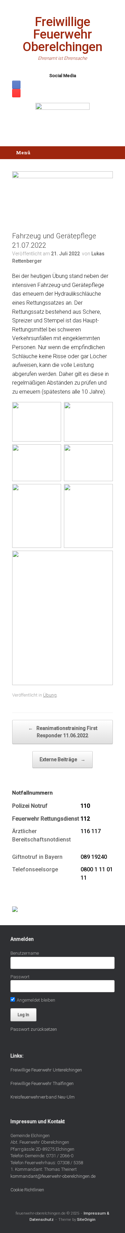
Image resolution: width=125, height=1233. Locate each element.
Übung (50, 695)
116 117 (91, 831)
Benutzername (24, 953)
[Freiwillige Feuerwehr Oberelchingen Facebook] (16, 85)
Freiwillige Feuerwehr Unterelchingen (46, 1069)
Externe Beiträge (62, 759)
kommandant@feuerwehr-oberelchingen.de (52, 1176)
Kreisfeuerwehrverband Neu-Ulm (42, 1097)
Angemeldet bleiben (35, 1000)
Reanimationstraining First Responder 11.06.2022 (62, 731)
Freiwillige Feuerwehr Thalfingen (42, 1083)
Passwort (20, 976)
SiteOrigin (86, 1219)
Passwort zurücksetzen (33, 1029)
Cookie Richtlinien (27, 1189)
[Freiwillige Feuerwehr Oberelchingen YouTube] (16, 93)
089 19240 (94, 857)
